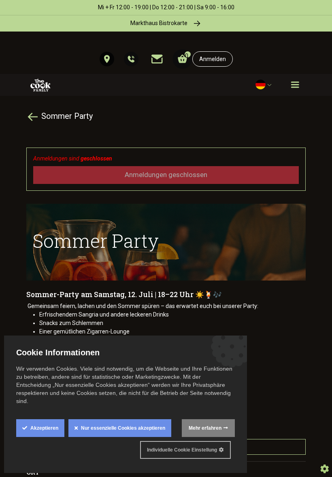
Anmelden (212, 59)
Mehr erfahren (205, 428)
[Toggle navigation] (295, 85)
